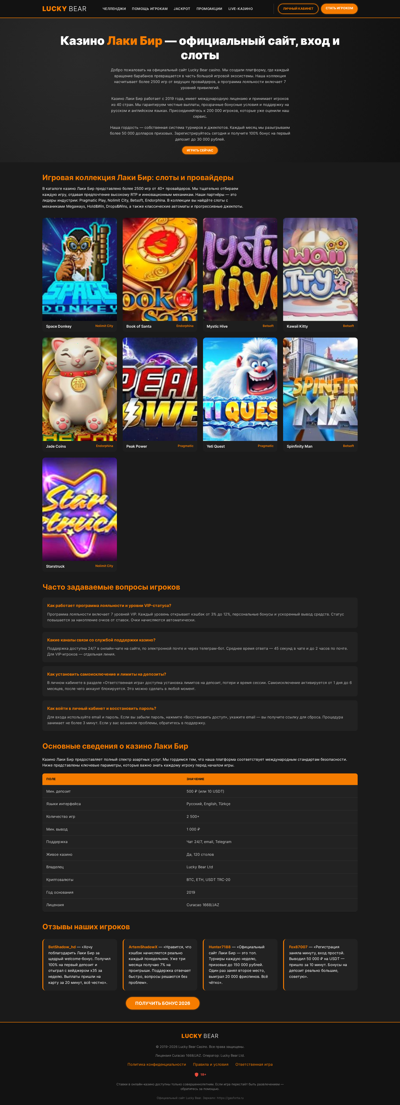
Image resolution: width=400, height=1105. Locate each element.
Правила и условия (210, 1064)
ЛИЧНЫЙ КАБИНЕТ (298, 8)
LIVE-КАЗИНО (240, 9)
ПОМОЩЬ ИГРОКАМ (150, 9)
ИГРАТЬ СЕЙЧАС (200, 150)
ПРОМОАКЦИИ (209, 9)
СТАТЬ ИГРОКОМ (339, 8)
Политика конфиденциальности (157, 1064)
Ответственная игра (254, 1064)
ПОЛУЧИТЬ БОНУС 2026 (162, 1003)
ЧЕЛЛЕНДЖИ (114, 9)
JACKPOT (182, 9)
